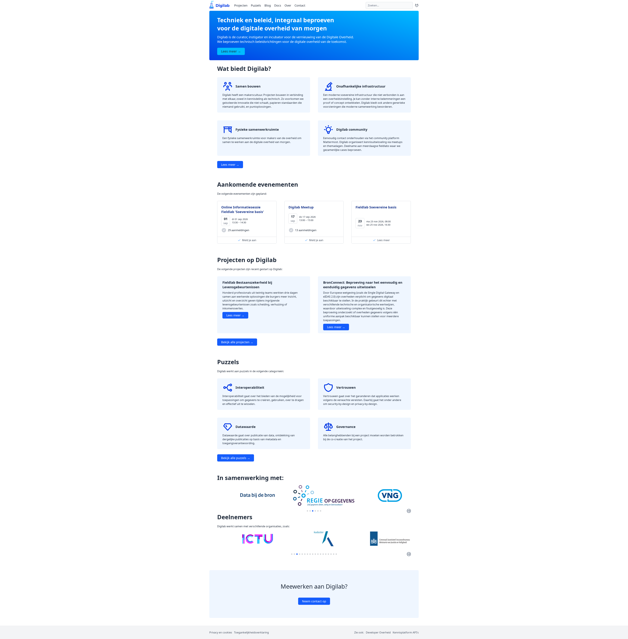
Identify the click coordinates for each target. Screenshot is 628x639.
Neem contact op (314, 601)
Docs (277, 5)
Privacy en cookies (220, 632)
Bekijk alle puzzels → (235, 458)
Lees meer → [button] (231, 51)
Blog (267, 5)
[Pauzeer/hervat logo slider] (409, 511)
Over (288, 5)
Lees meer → (230, 165)
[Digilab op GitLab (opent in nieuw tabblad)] (417, 5)
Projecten (240, 5)
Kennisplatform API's (406, 632)
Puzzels (256, 5)
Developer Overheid (378, 632)
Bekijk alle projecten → (237, 342)
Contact (300, 5)
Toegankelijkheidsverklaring (251, 632)
